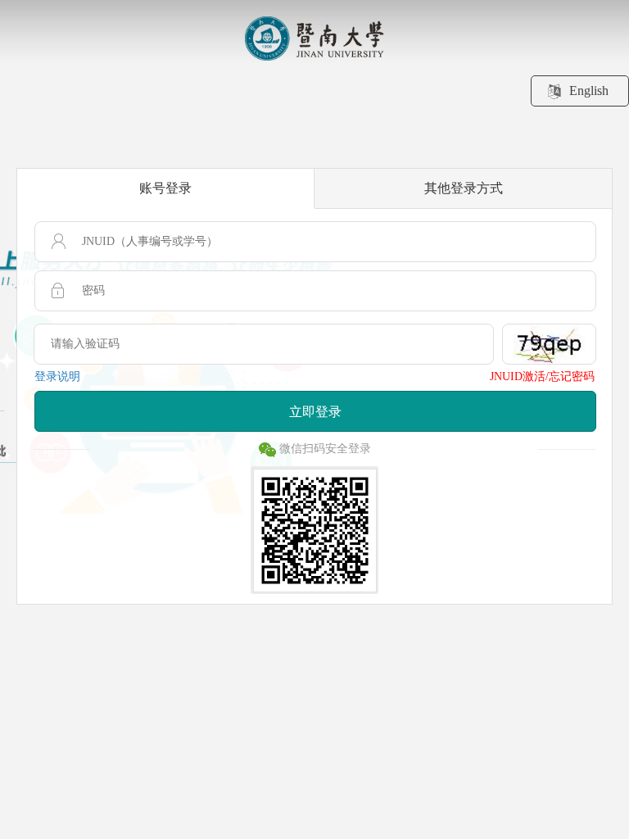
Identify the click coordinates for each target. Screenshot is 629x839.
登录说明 (57, 376)
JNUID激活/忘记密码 (542, 376)
